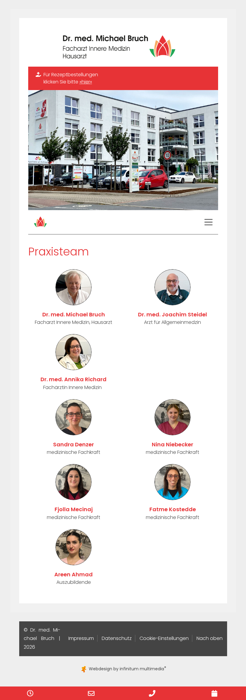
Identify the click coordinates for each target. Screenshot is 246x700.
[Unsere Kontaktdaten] (91, 693)
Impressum (81, 638)
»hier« (86, 81)
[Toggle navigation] (208, 222)
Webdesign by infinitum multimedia (127, 668)
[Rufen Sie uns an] (152, 693)
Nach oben (209, 638)
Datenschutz (117, 638)
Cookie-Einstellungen (164, 638)
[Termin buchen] (214, 693)
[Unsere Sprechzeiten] (30, 693)
